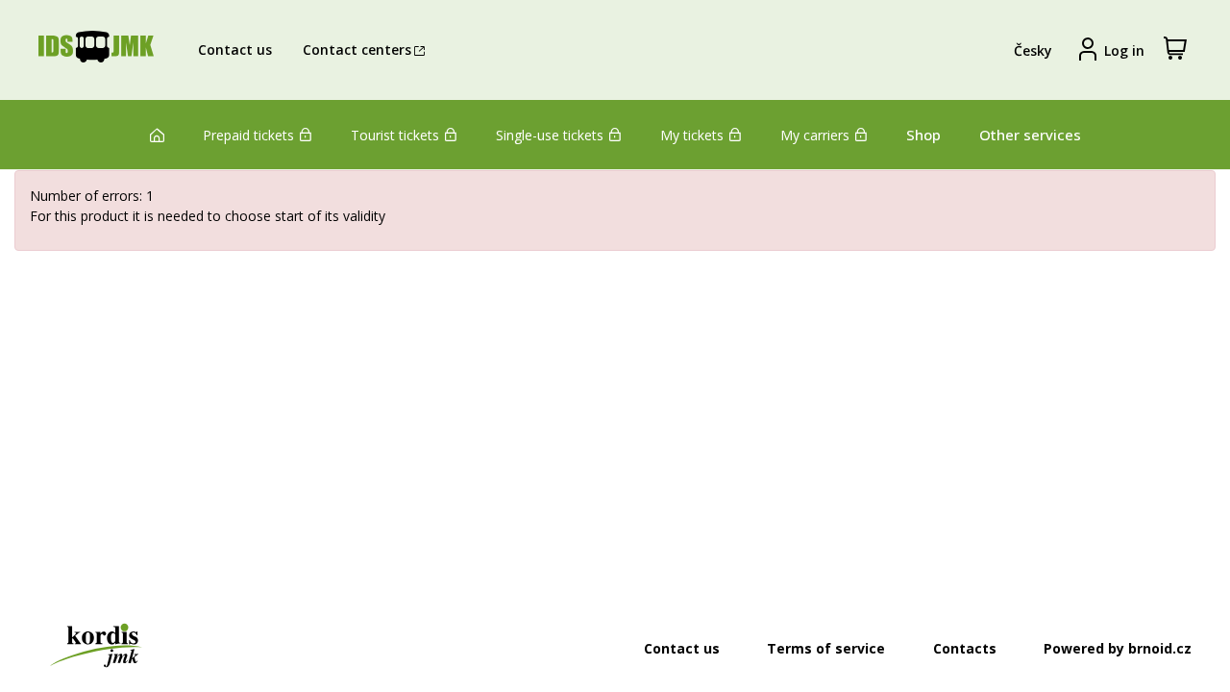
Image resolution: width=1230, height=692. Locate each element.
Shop (923, 134)
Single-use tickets (549, 135)
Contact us (235, 49)
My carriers (814, 135)
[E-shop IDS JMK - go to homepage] (96, 50)
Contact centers (357, 49)
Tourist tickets (395, 135)
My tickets (692, 135)
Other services (1030, 134)
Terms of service (826, 648)
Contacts (964, 648)
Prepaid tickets (248, 135)
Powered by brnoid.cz (1118, 648)
